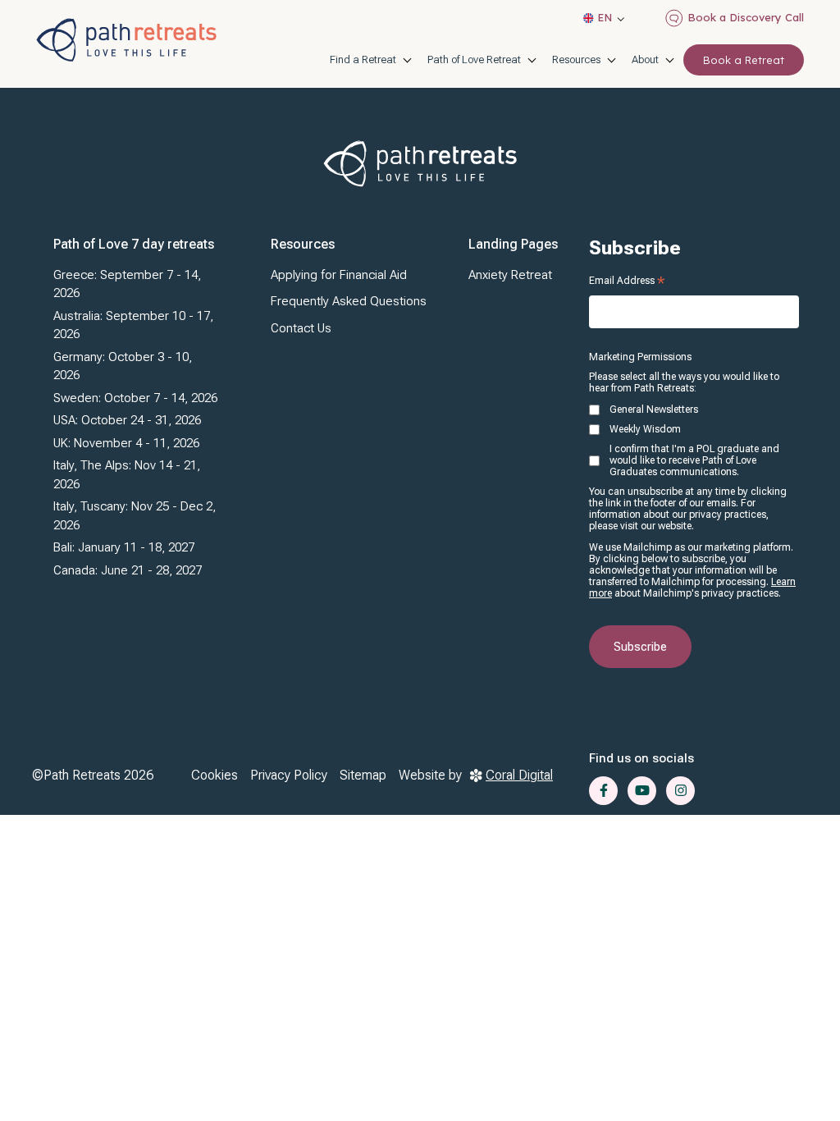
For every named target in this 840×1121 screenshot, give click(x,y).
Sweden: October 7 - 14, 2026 (135, 398)
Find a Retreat (363, 59)
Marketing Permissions (640, 357)
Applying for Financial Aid (339, 275)
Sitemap (363, 775)
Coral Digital (519, 775)
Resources (576, 59)
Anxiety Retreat (510, 275)
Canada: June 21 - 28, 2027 (127, 570)
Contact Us (301, 328)
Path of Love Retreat (474, 59)
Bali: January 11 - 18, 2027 (123, 547)
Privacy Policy (288, 775)
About (645, 59)
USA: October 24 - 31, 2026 (127, 420)
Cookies (214, 775)
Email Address (626, 280)
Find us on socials (641, 758)
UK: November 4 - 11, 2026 (126, 443)
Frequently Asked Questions (349, 301)
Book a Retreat (743, 59)
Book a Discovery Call (745, 17)
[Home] (126, 40)
